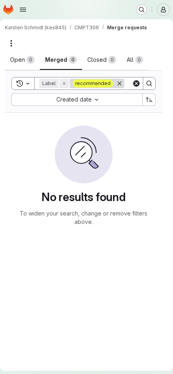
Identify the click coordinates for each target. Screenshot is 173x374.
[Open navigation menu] (22, 9)
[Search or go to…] (141, 9)
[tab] (22, 60)
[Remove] (119, 83)
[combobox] (76, 99)
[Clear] (136, 83)
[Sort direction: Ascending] (149, 99)
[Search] (149, 83)
